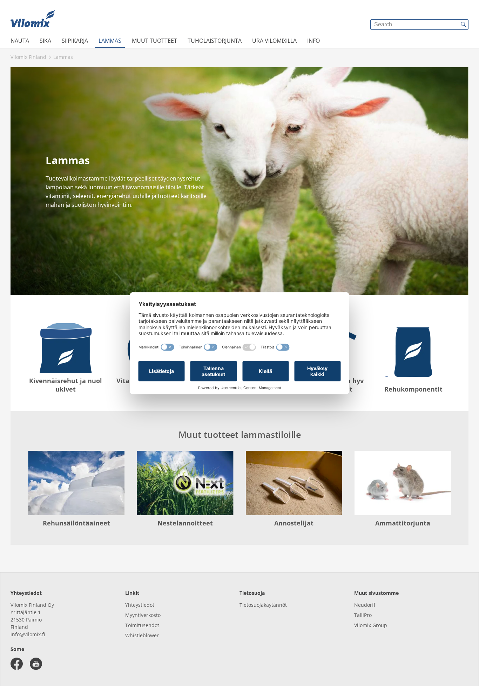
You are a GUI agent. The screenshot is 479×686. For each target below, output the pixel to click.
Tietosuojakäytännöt (263, 605)
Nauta (20, 41)
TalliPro (363, 615)
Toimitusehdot (142, 625)
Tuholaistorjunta (215, 41)
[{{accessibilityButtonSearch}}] (463, 24)
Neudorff (364, 605)
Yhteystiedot (139, 605)
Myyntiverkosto (143, 615)
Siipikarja (75, 41)
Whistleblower (142, 635)
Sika (45, 41)
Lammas (110, 41)
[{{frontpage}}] (33, 19)
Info (313, 41)
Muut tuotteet (154, 41)
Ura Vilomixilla (274, 41)
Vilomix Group (370, 625)
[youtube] (36, 664)
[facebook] (17, 664)
